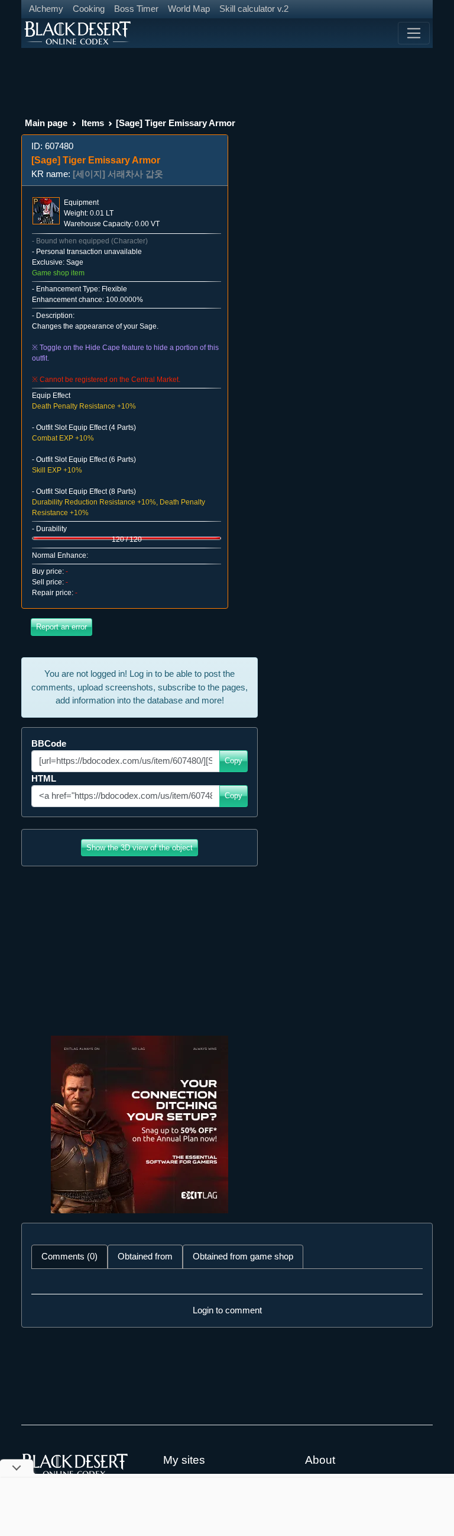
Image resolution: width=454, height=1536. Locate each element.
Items (93, 123)
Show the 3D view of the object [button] (139, 847)
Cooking (89, 9)
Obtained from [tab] (145, 1256)
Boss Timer (136, 9)
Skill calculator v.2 (253, 9)
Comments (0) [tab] (69, 1256)
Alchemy (46, 9)
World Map (189, 9)
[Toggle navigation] (414, 33)
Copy (233, 760)
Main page (46, 123)
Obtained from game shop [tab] (243, 1256)
